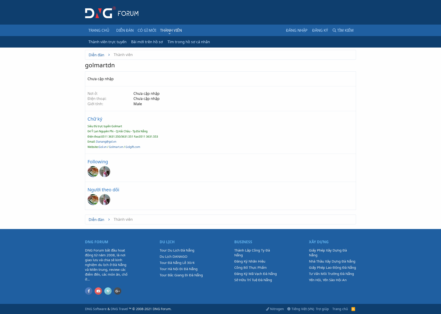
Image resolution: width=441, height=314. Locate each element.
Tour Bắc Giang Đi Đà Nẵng (181, 275)
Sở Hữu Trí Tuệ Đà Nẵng (253, 279)
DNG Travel (119, 309)
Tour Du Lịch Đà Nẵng (177, 250)
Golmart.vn (116, 147)
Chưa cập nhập (146, 93)
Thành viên (171, 30)
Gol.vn (103, 147)
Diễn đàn (125, 30)
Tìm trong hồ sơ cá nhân (188, 41)
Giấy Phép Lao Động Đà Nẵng (332, 267)
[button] (169, 33)
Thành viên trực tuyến (107, 41)
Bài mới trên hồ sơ (147, 41)
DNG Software (96, 309)
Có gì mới (147, 30)
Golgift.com (132, 147)
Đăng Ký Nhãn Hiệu (249, 261)
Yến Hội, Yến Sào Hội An (328, 279)
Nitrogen (276, 309)
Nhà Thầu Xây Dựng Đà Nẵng (332, 261)
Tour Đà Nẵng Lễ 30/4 (177, 262)
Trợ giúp (322, 309)
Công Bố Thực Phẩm (250, 267)
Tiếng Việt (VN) (302, 309)
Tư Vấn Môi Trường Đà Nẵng (331, 273)
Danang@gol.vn (106, 142)
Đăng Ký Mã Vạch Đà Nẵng (255, 273)
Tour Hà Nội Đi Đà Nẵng (179, 268)
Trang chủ (98, 30)
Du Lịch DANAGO (173, 256)
